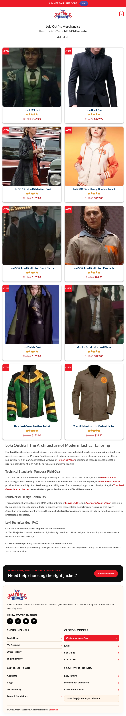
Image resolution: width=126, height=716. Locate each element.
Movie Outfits (73, 502)
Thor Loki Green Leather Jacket (32, 426)
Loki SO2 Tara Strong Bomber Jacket (94, 189)
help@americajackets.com (86, 698)
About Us (12, 675)
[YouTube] (26, 621)
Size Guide (69, 652)
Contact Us (70, 659)
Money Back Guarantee (76, 682)
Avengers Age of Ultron (98, 502)
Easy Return (70, 675)
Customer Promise (78, 668)
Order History (14, 652)
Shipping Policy (15, 658)
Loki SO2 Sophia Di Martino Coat (31, 189)
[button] (4, 14)
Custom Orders (76, 630)
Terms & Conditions (17, 696)
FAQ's (67, 645)
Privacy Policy (14, 689)
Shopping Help (18, 630)
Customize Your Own (77, 638)
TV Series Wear (54, 31)
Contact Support (106, 573)
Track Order (13, 638)
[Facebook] (10, 621)
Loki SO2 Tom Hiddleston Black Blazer (32, 268)
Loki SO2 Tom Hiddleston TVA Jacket (94, 268)
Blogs (10, 682)
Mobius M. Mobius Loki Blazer (94, 347)
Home (42, 31)
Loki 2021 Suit (32, 110)
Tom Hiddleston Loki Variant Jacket (94, 426)
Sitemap (54, 709)
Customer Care (19, 668)
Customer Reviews (74, 689)
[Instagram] (18, 621)
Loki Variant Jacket (109, 481)
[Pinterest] (34, 621)
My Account (13, 645)
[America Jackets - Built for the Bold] (63, 14)
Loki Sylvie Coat (32, 347)
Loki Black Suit (94, 110)
